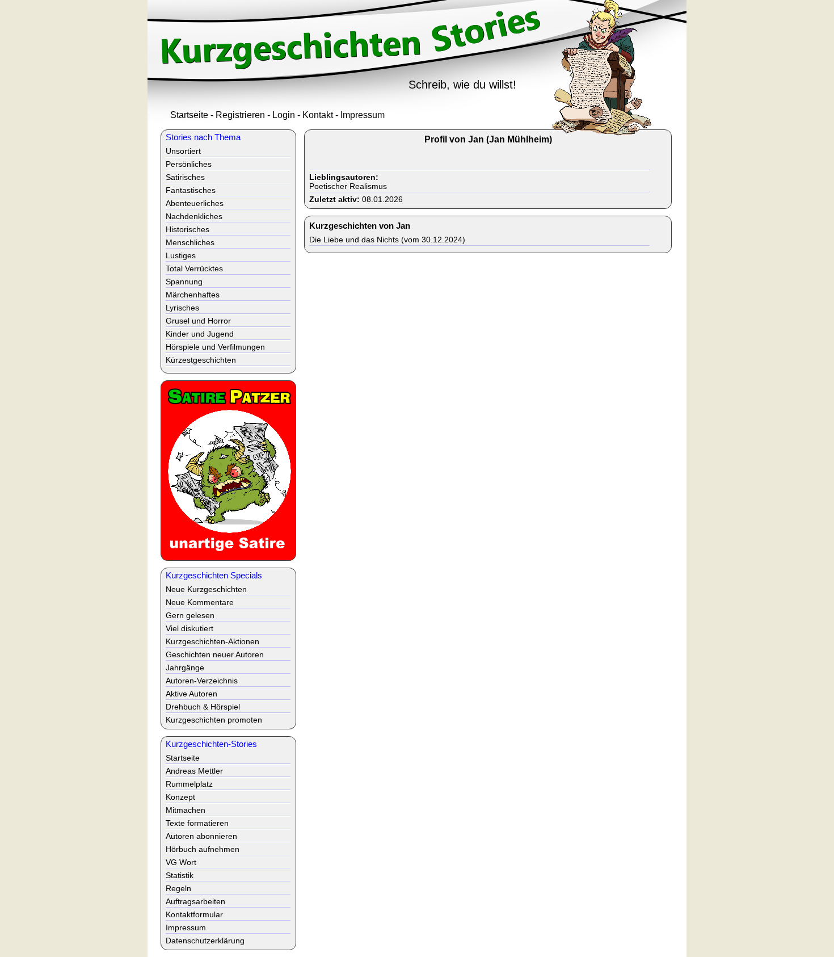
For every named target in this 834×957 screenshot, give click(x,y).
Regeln (178, 888)
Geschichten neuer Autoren (215, 654)
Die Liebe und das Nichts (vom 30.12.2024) (387, 239)
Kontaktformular (194, 914)
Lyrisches (182, 307)
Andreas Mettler (194, 770)
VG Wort (181, 862)
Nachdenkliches (194, 216)
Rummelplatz (189, 783)
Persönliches (189, 164)
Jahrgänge (185, 667)
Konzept (180, 796)
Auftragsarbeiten (195, 901)
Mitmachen (185, 810)
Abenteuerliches (195, 203)
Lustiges (181, 255)
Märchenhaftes (193, 294)
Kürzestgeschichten (201, 359)
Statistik (179, 875)
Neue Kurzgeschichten (206, 589)
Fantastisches (191, 190)
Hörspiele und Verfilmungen (215, 346)
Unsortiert (183, 151)
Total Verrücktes (194, 268)
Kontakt (317, 115)
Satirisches (185, 177)
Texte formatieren (197, 823)
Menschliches (190, 242)
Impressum (362, 115)
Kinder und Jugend (200, 333)
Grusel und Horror (198, 320)
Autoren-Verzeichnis (202, 680)
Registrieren (240, 115)
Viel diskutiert (189, 628)
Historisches (187, 229)
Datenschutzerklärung (205, 940)
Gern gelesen (190, 615)
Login (283, 115)
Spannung (184, 281)
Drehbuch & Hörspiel (203, 706)
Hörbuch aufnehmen (202, 849)
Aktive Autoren (191, 693)
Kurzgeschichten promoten (214, 719)
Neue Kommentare (200, 602)
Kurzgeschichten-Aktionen (212, 641)
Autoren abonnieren (201, 836)
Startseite (189, 115)
